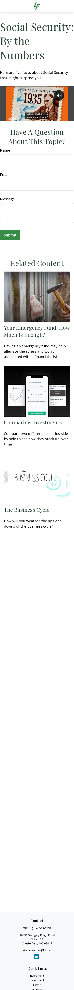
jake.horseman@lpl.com (37, 950)
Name (5, 150)
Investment (37, 980)
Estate (37, 985)
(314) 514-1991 (41, 928)
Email (4, 174)
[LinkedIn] (36, 956)
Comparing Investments (33, 422)
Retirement (37, 975)
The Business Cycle (26, 509)
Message (7, 199)
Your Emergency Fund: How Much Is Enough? (37, 331)
